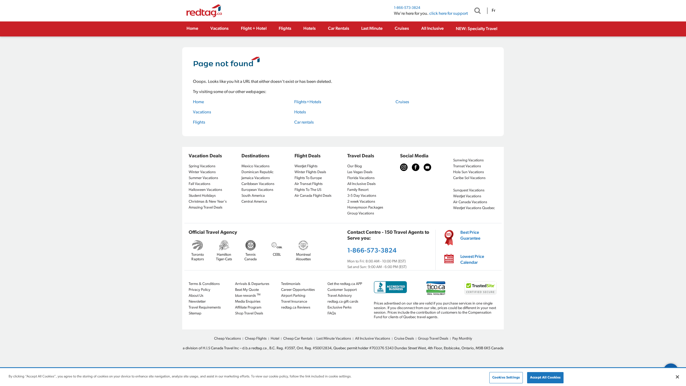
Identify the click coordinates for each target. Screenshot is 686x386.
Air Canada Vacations (470, 202)
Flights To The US (307, 190)
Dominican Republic (257, 172)
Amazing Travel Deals (205, 208)
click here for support (448, 14)
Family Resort (357, 190)
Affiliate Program (248, 308)
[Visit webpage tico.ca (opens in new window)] (435, 288)
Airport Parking (293, 296)
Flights (285, 29)
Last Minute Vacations (333, 339)
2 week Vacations (361, 202)
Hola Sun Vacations (468, 172)
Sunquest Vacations (468, 190)
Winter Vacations (202, 172)
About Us (196, 296)
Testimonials (290, 284)
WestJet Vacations (467, 196)
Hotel (275, 339)
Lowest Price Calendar (472, 260)
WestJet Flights (306, 166)
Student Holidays (202, 196)
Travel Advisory (339, 296)
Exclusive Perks (339, 308)
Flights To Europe (308, 178)
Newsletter (197, 302)
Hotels (309, 29)
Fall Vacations (199, 184)
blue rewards (247, 295)
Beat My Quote (247, 290)
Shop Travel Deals (249, 313)
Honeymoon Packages (365, 208)
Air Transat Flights (308, 184)
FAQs (331, 313)
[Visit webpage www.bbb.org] (390, 287)
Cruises (402, 29)
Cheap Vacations (227, 339)
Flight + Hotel (254, 29)
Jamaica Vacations (255, 178)
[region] (343, 377)
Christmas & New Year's (208, 202)
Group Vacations (360, 213)
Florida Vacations (361, 178)
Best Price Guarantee (470, 236)
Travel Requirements (205, 308)
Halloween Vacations (205, 190)
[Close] (677, 377)
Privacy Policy (199, 290)
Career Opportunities (298, 290)
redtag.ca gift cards (342, 302)
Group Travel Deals (433, 339)
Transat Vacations (467, 166)
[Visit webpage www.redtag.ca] (427, 167)
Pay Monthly (462, 339)
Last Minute (372, 29)
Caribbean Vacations (257, 184)
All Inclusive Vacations (372, 339)
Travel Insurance (294, 302)
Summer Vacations (203, 178)
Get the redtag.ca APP (344, 284)
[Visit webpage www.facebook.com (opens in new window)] (415, 167)
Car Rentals (338, 29)
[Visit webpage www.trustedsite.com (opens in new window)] (480, 288)
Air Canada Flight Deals (312, 196)
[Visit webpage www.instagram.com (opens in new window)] (404, 167)
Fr (493, 11)
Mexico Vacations (255, 166)
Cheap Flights (256, 339)
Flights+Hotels (307, 102)
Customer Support (342, 290)
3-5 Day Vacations (361, 196)
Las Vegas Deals (359, 172)
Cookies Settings (506, 377)
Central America (254, 202)
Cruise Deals (404, 339)
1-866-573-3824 (407, 8)
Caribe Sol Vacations (469, 178)
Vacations (219, 29)
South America (253, 196)
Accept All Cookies (545, 377)
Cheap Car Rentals (297, 339)
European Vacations (257, 190)
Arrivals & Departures (252, 284)
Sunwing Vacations (468, 160)
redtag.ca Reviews (295, 308)
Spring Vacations (202, 166)
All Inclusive (432, 29)
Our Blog (354, 166)
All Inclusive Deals (361, 184)
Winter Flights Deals (310, 172)
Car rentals (304, 122)
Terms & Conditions (204, 284)
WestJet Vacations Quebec (474, 208)
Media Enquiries (247, 302)
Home (192, 29)
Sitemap (195, 313)
